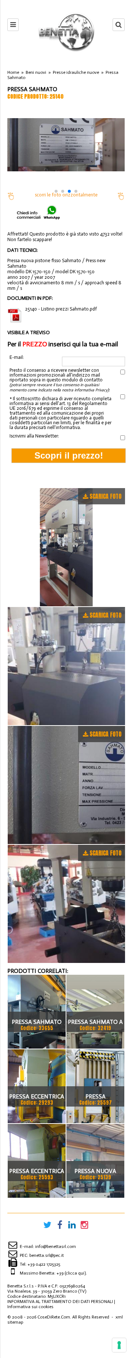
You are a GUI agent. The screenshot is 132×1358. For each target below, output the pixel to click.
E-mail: (17, 357)
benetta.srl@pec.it (46, 1255)
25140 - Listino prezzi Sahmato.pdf (61, 309)
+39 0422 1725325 (43, 1264)
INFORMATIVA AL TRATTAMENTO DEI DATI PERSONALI (60, 1301)
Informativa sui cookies (30, 1306)
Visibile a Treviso (28, 332)
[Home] (66, 31)
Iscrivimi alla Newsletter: (34, 435)
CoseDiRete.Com (53, 1317)
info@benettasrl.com (55, 1246)
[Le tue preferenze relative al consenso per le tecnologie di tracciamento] (119, 1345)
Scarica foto (105, 496)
